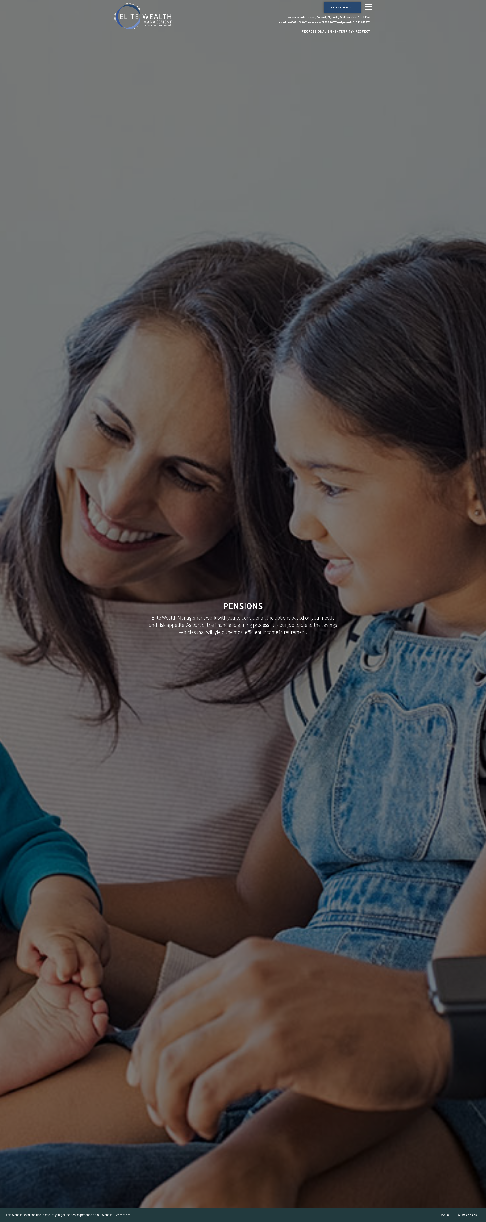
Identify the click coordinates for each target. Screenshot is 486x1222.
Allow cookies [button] (467, 1215)
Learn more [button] (122, 1215)
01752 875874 (361, 22)
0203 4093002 (299, 22)
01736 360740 (330, 22)
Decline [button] (445, 1215)
